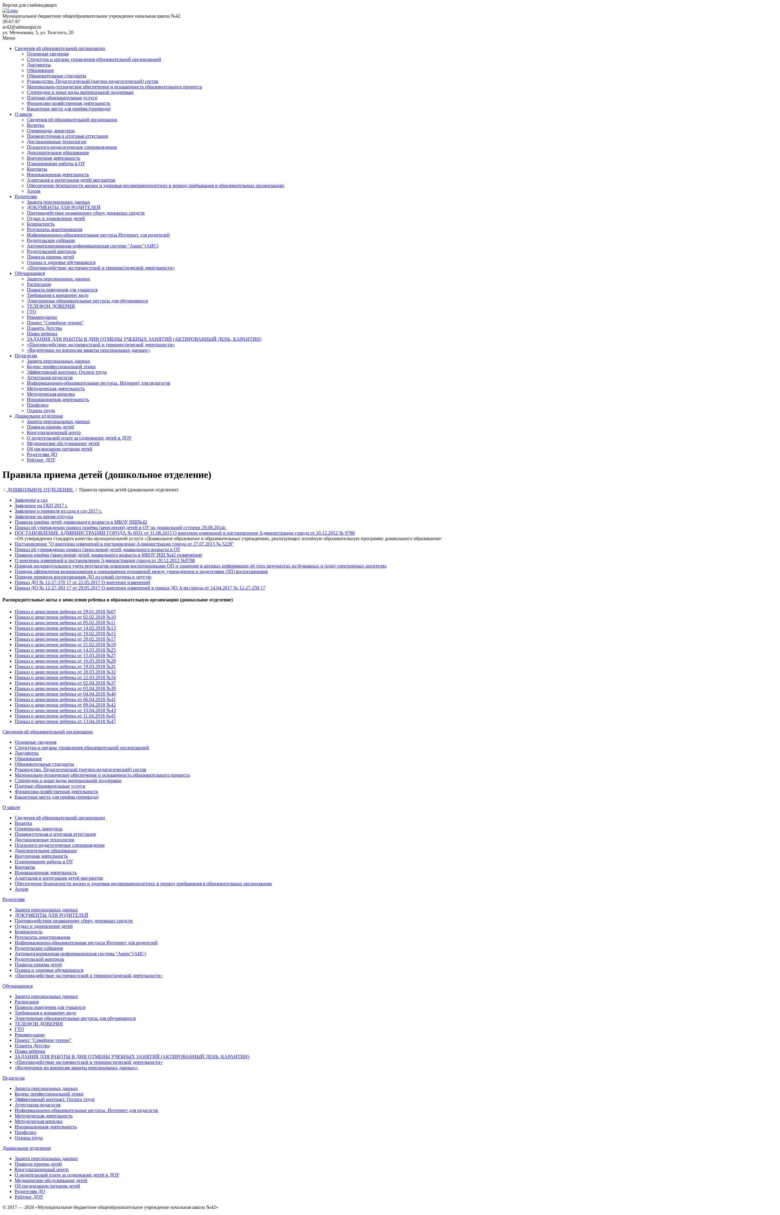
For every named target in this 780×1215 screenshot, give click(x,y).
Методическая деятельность (56, 388)
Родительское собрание (51, 240)
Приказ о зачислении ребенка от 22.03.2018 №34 (65, 677)
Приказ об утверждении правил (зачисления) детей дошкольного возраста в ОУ (97, 549)
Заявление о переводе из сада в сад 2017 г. (58, 511)
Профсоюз (37, 405)
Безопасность (41, 223)
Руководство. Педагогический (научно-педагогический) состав (92, 81)
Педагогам (26, 355)
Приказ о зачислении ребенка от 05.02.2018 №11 (65, 622)
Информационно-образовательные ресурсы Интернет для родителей (98, 234)
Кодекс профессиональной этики (61, 366)
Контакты (37, 169)
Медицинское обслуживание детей (63, 443)
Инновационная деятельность (58, 174)
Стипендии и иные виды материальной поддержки (80, 92)
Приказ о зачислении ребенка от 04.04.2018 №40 (65, 694)
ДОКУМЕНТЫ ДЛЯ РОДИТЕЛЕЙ (64, 207)
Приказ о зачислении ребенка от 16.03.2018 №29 (65, 661)
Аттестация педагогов (50, 377)
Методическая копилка (51, 394)
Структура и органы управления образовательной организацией (94, 59)
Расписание (39, 284)
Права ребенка (42, 333)
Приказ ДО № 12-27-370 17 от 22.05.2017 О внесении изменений (82, 582)
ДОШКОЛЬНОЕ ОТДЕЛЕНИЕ (40, 489)
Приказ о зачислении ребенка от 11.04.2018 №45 (65, 715)
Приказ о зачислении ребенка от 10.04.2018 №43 (65, 710)
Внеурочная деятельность (53, 158)
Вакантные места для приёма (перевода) (69, 108)
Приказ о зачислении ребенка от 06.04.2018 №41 (65, 699)
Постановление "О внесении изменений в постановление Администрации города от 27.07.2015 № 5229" (124, 544)
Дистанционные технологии (57, 141)
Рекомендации (42, 317)
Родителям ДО (42, 454)
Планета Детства (44, 328)
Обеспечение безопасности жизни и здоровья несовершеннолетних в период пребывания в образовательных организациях (155, 185)
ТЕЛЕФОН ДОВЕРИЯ (51, 306)
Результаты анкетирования (54, 229)
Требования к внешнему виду (58, 295)
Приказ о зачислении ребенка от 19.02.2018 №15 (65, 633)
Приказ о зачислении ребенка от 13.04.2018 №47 (65, 721)
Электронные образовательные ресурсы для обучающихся (87, 300)
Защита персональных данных (58, 202)
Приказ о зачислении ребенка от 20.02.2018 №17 (65, 639)
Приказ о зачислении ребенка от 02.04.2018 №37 (65, 683)
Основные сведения (48, 53)
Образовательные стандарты (56, 75)
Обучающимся (30, 273)
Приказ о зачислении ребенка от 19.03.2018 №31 (65, 666)
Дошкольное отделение (39, 416)
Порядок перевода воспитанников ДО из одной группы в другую (83, 576)
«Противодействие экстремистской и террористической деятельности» (101, 267)
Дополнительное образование (58, 152)
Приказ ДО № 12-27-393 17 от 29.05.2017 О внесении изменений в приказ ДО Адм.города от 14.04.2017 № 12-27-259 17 (140, 587)
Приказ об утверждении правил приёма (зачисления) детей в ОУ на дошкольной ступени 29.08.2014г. (120, 527)
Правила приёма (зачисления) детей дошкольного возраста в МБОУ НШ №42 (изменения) (108, 555)
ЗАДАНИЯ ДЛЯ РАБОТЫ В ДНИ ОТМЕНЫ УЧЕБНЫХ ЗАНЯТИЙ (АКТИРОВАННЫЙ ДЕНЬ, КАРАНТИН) (144, 339)
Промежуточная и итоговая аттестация (67, 136)
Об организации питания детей (59, 448)
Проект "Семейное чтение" (55, 322)
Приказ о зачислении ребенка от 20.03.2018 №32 (65, 672)
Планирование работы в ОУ (56, 163)
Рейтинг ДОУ (41, 459)
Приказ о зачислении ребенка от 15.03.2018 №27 (65, 655)
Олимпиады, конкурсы (51, 130)
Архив (34, 191)
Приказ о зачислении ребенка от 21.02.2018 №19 (65, 644)
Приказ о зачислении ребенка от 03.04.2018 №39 (65, 688)
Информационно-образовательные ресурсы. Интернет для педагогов (98, 383)
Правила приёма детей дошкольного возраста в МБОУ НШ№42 (81, 522)
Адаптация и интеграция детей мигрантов (71, 180)
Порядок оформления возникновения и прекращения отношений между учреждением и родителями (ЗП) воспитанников (141, 571)
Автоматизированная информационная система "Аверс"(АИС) (92, 245)
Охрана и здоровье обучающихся (61, 262)
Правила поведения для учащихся (62, 289)
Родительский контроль (51, 251)
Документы (39, 64)
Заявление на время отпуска (44, 516)
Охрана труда (41, 410)
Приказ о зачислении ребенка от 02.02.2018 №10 (65, 617)
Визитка (35, 125)
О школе (23, 114)
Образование (40, 70)
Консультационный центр (54, 432)
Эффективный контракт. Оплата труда (67, 372)
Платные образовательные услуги (62, 97)
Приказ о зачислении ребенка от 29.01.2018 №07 (65, 611)
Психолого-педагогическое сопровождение (72, 147)
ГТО (31, 311)
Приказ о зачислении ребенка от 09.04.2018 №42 (65, 704)
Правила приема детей (50, 256)
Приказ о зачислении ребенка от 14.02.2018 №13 (65, 628)
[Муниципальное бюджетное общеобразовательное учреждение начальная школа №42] (10, 10)
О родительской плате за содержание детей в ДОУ (79, 437)
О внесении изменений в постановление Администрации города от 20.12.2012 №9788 (105, 560)
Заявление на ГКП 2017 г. (41, 505)
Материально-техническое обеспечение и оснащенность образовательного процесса (114, 86)
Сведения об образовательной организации (60, 48)
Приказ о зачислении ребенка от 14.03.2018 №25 (65, 650)
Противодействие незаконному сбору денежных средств (86, 213)
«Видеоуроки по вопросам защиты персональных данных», (89, 350)
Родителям (26, 196)
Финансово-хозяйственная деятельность (68, 103)
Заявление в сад (31, 500)
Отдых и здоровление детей (56, 218)
